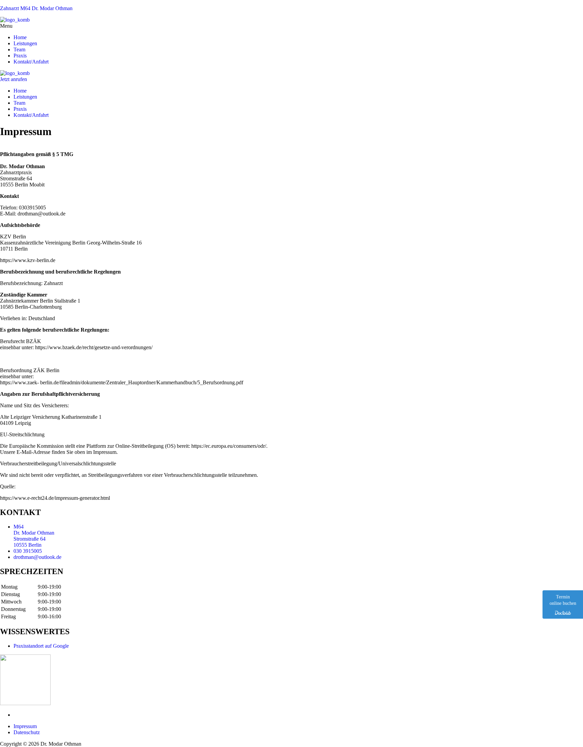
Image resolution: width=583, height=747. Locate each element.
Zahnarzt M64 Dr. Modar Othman (36, 8)
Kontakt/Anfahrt (31, 62)
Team (19, 49)
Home (20, 37)
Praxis (20, 55)
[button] (291, 26)
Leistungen (25, 43)
